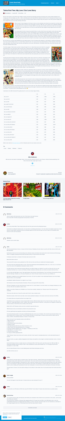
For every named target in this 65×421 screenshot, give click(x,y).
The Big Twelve (26, 198)
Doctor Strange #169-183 (48, 198)
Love (5, 148)
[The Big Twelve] (32, 190)
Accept (5, 417)
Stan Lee (20, 148)
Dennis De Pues (10, 395)
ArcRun (8, 224)
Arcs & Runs (21, 13)
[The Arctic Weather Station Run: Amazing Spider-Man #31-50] (12, 190)
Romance (14, 148)
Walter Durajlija (10, 375)
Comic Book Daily (14, 2)
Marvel (9, 148)
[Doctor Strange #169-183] (52, 190)
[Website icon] (32, 163)
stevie (8, 246)
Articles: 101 (32, 165)
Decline (10, 417)
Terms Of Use (5, 414)
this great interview (16, 142)
